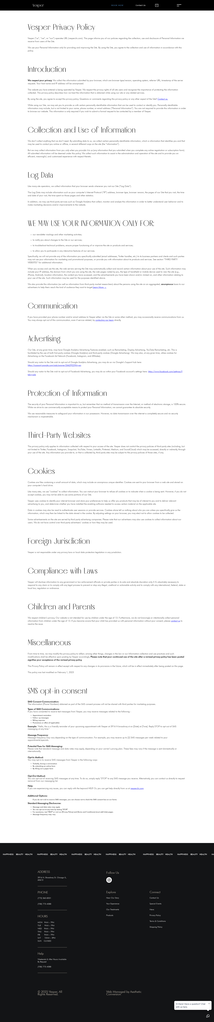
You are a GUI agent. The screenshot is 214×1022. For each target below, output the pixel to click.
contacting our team (104, 320)
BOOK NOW (117, 5)
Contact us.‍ (163, 99)
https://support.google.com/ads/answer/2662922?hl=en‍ (54, 365)
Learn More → (99, 287)
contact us (175, 621)
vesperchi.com (137, 788)
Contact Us (141, 5)
